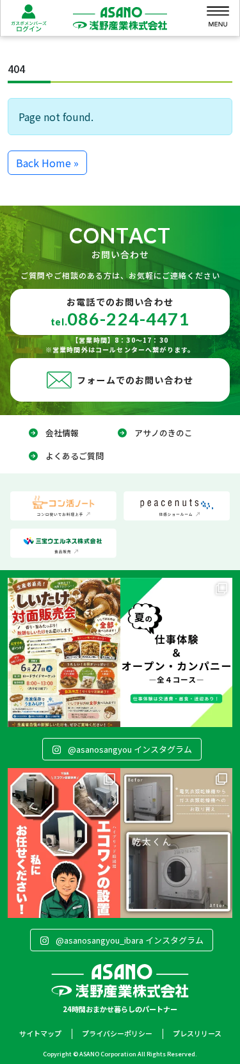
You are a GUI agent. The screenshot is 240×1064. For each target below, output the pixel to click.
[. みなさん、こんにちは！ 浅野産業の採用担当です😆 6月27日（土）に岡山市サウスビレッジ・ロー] (64, 652)
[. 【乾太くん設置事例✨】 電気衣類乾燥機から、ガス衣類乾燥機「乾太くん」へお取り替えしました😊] (176, 842)
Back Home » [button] (47, 162)
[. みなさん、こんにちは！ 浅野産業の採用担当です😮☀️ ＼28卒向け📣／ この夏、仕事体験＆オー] (176, 652)
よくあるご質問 (74, 456)
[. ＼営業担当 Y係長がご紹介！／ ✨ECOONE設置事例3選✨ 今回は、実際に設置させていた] (64, 842)
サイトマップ (40, 1033)
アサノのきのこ (163, 433)
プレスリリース (197, 1033)
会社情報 (62, 433)
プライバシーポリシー (117, 1033)
